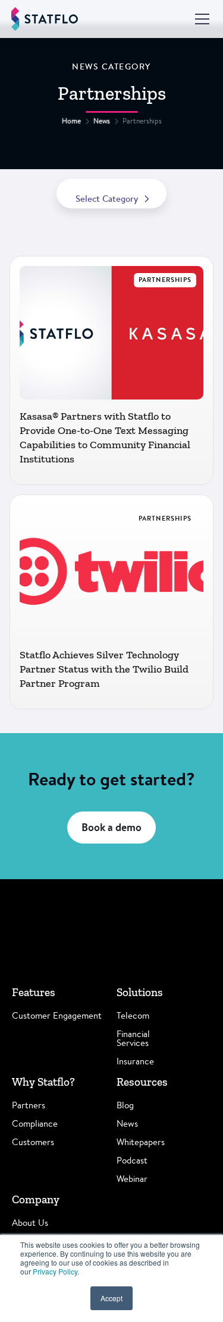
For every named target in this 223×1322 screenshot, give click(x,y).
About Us (30, 1222)
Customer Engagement (57, 1015)
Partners (28, 1105)
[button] (200, 19)
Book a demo (111, 827)
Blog (125, 1105)
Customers (33, 1141)
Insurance (135, 1061)
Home (71, 120)
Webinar (132, 1178)
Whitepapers (141, 1141)
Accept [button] (111, 1298)
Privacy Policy (55, 1271)
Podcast (132, 1160)
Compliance (35, 1123)
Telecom (133, 1015)
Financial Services (133, 1038)
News (101, 120)
